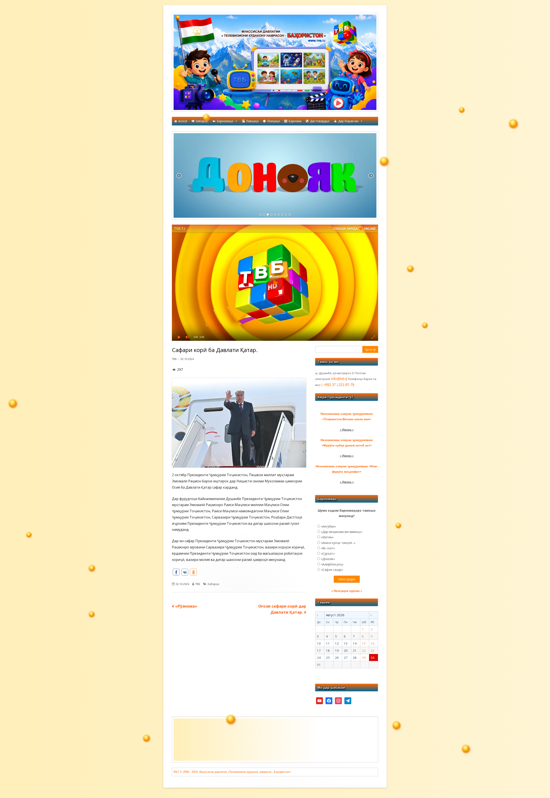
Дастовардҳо (320, 121)
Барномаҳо (225, 121)
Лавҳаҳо (252, 121)
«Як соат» (328, 548)
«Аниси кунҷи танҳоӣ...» (338, 543)
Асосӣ (182, 121)
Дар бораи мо (348, 121)
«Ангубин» (328, 526)
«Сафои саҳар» (332, 570)
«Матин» (327, 537)
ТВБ (174, 359)
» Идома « (347, 429)
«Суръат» (328, 553)
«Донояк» (328, 559)
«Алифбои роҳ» (332, 564)
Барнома (295, 121)
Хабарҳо (202, 121)
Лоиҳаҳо (273, 121)
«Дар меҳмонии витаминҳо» (341, 532)
